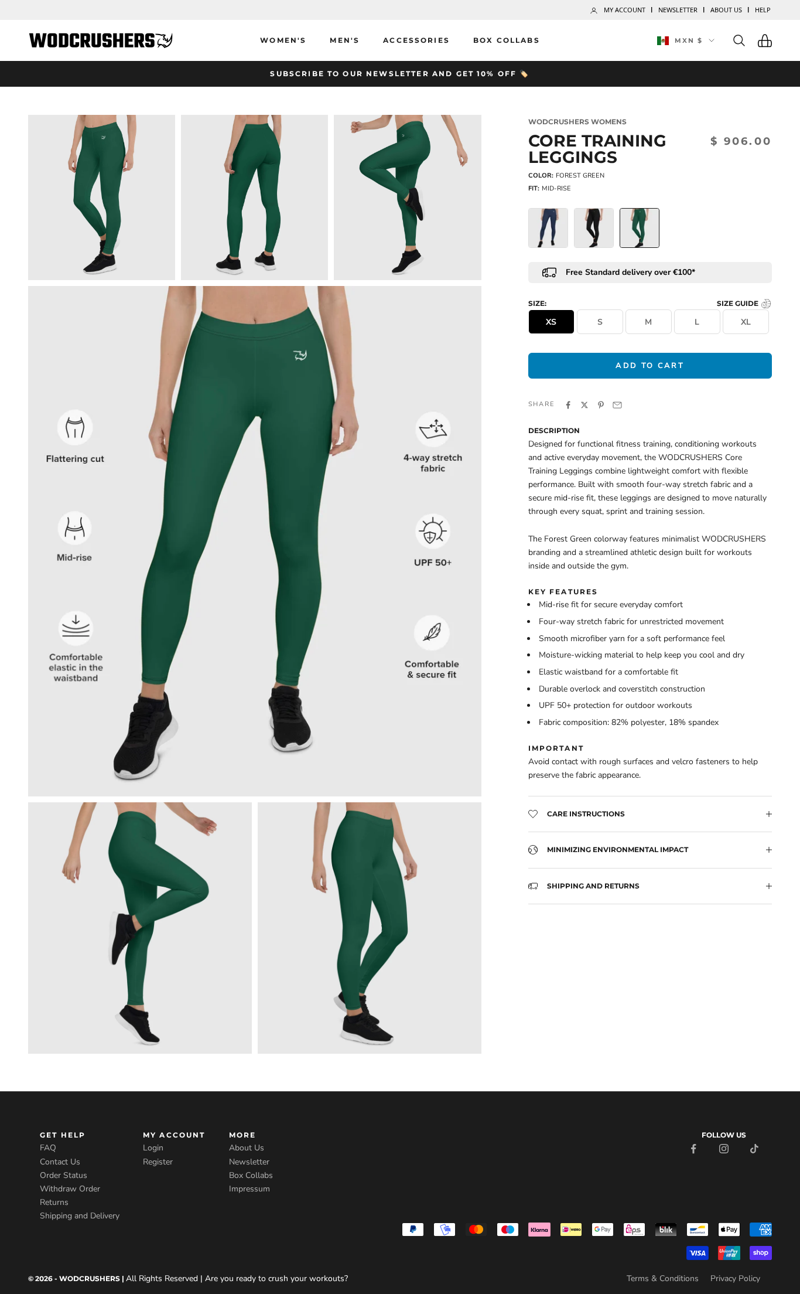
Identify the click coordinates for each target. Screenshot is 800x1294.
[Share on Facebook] (568, 404)
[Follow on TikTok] (754, 1147)
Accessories (416, 40)
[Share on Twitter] (584, 404)
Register (158, 1161)
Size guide (738, 303)
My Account (624, 9)
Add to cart (650, 365)
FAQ (48, 1147)
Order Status (63, 1175)
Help (763, 9)
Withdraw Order (70, 1188)
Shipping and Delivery (79, 1215)
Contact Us (60, 1161)
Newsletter (678, 9)
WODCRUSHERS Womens (577, 121)
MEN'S (345, 40)
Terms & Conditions (663, 1278)
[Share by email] (617, 404)
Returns (54, 1202)
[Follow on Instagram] (724, 1147)
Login (153, 1147)
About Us (726, 9)
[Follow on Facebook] (693, 1147)
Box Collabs (506, 40)
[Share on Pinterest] (601, 404)
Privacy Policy (735, 1278)
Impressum (249, 1188)
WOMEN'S (283, 40)
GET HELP (63, 1134)
